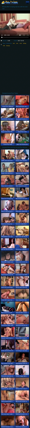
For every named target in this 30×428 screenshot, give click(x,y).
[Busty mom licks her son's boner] (8, 167)
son (14, 43)
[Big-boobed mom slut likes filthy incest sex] (8, 357)
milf (4, 45)
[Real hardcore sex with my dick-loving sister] (8, 269)
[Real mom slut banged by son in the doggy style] (8, 281)
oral (21, 43)
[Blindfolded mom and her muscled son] (8, 231)
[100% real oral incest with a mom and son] (8, 154)
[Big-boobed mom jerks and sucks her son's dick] (22, 192)
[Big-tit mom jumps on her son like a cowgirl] (22, 395)
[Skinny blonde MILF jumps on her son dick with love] (8, 395)
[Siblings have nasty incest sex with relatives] (22, 383)
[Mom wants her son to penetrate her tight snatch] (22, 180)
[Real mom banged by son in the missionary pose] (8, 192)
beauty (8, 45)
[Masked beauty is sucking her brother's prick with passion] (8, 421)
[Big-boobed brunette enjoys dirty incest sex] (8, 307)
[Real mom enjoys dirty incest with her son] (22, 205)
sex (17, 43)
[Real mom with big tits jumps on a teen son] (22, 231)
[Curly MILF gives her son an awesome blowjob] (8, 294)
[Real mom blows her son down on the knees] (8, 218)
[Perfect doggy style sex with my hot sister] (22, 370)
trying (24, 43)
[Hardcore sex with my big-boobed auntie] (8, 383)
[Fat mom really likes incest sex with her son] (22, 218)
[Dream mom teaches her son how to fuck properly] (22, 154)
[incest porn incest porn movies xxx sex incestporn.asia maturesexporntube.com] (27, 2)
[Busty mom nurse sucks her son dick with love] (22, 256)
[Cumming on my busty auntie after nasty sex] (22, 345)
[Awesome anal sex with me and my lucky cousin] (8, 370)
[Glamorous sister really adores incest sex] (8, 319)
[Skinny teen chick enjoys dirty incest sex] (22, 281)
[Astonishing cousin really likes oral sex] (22, 357)
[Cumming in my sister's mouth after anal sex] (22, 269)
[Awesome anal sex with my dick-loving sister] (22, 319)
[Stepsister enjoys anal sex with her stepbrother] (8, 256)
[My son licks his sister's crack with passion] (8, 243)
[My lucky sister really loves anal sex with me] (8, 408)
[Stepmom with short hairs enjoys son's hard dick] (22, 167)
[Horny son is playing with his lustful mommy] (22, 243)
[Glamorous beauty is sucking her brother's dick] (22, 421)
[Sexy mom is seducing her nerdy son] (8, 180)
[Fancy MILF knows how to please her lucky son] (22, 332)
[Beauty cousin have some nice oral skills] (8, 332)
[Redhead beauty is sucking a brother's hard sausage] (22, 408)
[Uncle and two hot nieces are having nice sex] (8, 345)
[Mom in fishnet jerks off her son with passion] (8, 205)
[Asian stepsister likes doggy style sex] (22, 294)
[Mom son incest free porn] (10, 2)
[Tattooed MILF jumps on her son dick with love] (22, 307)
